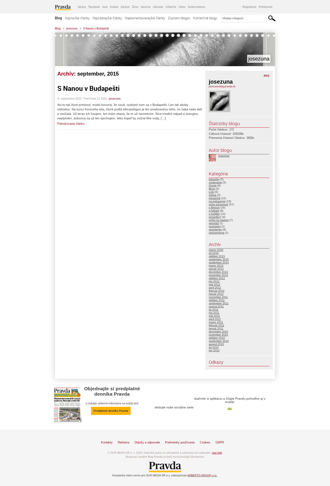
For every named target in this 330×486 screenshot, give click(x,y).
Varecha (146, 7)
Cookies (205, 442)
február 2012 (216, 290)
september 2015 (219, 259)
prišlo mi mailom (219, 220)
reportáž (214, 223)
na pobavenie (217, 201)
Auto (105, 7)
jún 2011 (214, 312)
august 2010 (216, 344)
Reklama (123, 442)
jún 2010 (214, 350)
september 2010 (219, 341)
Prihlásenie (266, 7)
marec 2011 (216, 322)
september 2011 (219, 303)
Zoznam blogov (179, 18)
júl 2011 (213, 309)
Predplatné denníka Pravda (111, 410)
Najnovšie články (77, 18)
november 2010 (218, 334)
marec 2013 (216, 265)
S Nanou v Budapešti (96, 28)
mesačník (214, 198)
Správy (81, 7)
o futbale (214, 210)
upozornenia (216, 232)
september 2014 (219, 262)
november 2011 (218, 297)
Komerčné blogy (205, 18)
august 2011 (216, 306)
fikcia (212, 188)
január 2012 (216, 294)
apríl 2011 (215, 319)
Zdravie (125, 7)
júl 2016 (214, 253)
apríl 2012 (215, 287)
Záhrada (158, 7)
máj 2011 (214, 316)
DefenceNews (196, 7)
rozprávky (215, 226)
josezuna (71, 28)
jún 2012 (214, 281)
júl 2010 (214, 347)
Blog (58, 17)
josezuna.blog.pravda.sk (222, 86)
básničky (214, 179)
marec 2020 (216, 250)
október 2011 (217, 300)
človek (213, 185)
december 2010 (218, 331)
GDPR (220, 442)
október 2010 (217, 338)
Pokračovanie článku (70, 123)
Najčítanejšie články (107, 18)
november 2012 (218, 275)
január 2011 (216, 328)
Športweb (94, 7)
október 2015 (217, 256)
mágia (212, 195)
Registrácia (249, 7)
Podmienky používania (180, 442)
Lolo (211, 192)
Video (182, 7)
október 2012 (217, 278)
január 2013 (216, 268)
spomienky (215, 229)
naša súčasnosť (218, 204)
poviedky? (215, 217)
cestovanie (215, 182)
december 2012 (218, 272)
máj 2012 (214, 284)
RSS (266, 75)
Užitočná (170, 7)
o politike (214, 214)
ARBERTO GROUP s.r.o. (202, 475)
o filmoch (214, 207)
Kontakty (107, 442)
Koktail (114, 7)
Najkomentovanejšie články (145, 18)
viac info (217, 452)
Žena (135, 7)
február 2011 (216, 325)
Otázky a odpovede (147, 442)
